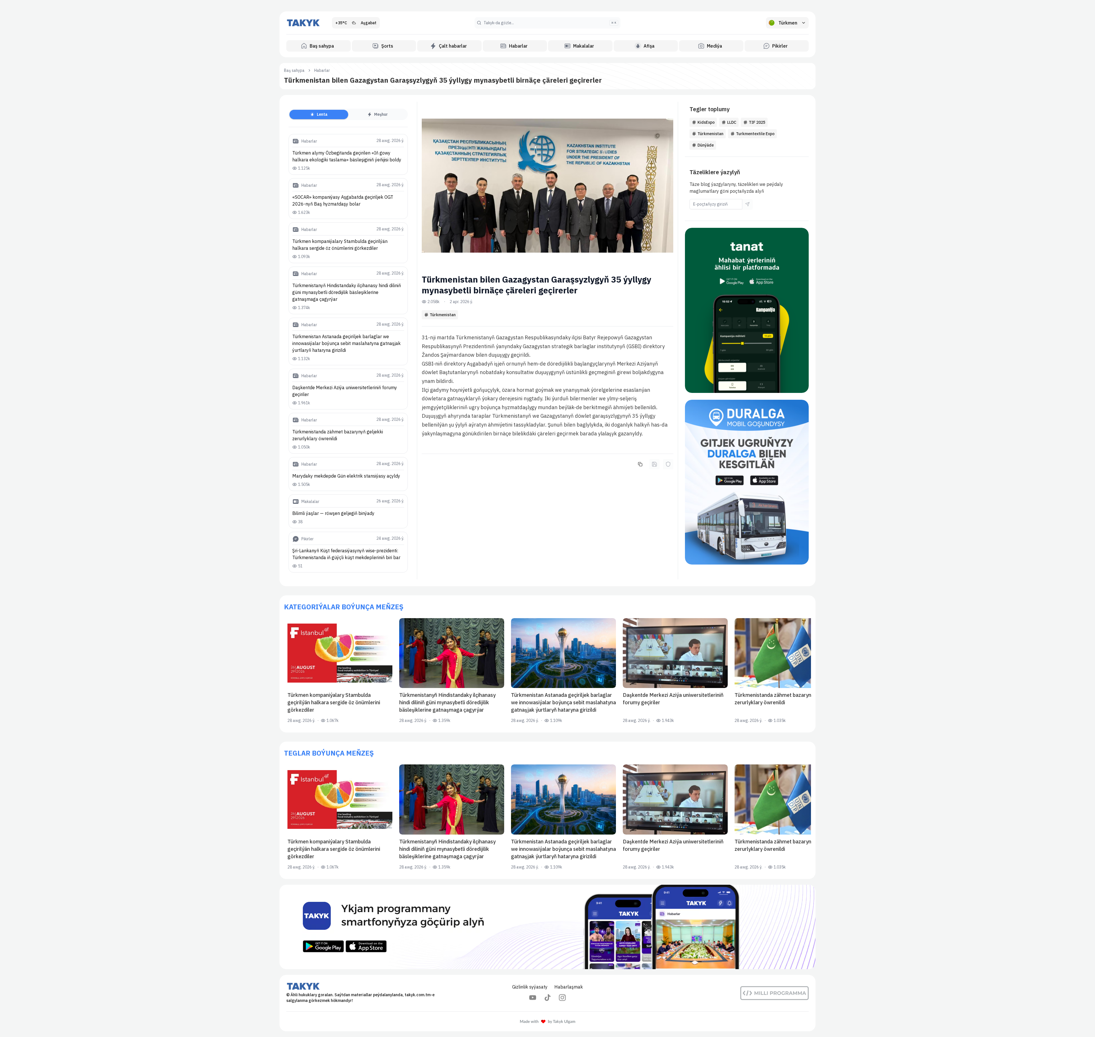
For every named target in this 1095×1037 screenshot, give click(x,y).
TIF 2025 (757, 122)
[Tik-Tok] (547, 998)
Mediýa (714, 46)
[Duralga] (747, 482)
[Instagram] (562, 998)
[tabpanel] (348, 353)
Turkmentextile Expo (755, 133)
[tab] (318, 114)
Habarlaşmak (568, 987)
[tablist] (348, 114)
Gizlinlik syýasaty (530, 987)
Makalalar (583, 46)
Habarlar (518, 46)
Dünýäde (705, 145)
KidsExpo (706, 122)
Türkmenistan (443, 314)
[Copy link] (640, 464)
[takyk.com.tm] (303, 22)
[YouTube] (533, 998)
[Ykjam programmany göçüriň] (547, 927)
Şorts (387, 46)
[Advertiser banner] (747, 310)
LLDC (731, 122)
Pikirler (780, 46)
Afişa (649, 46)
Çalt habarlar (453, 46)
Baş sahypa (322, 46)
